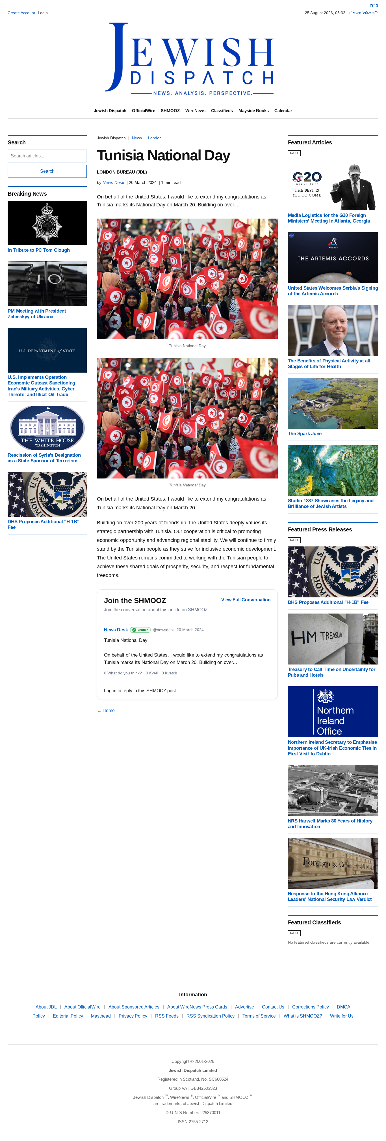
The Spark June (305, 433)
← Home (106, 710)
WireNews (195, 110)
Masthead (101, 1016)
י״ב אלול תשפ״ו (363, 12)
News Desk (113, 182)
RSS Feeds (167, 1016)
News (137, 138)
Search (47, 171)
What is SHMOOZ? (303, 1016)
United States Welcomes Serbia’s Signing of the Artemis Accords (333, 290)
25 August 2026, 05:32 (325, 12)
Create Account (21, 12)
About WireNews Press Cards (197, 1007)
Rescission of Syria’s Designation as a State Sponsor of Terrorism (44, 457)
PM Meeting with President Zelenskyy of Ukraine (37, 313)
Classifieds (222, 110)
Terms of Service (259, 1016)
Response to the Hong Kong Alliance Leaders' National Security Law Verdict (330, 896)
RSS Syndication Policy (211, 1016)
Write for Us (342, 1016)
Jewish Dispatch (110, 110)
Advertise (245, 1007)
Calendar (283, 110)
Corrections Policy (311, 1007)
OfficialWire (143, 110)
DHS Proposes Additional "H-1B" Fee (328, 602)
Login (43, 12)
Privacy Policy (133, 1016)
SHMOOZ (170, 110)
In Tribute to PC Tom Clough (39, 250)
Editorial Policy (68, 1016)
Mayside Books (253, 110)
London (155, 138)
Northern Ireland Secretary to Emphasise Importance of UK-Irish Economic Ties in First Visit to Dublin (332, 748)
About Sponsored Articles (135, 1007)
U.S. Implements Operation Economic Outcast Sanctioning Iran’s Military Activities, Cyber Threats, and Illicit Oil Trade (41, 386)
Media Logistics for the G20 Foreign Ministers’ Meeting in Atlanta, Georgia (329, 218)
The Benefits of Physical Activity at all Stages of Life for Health (329, 363)
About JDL (47, 1007)
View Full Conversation (246, 599)
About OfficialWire (83, 1007)
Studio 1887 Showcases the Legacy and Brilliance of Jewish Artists (331, 503)
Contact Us (273, 1007)
